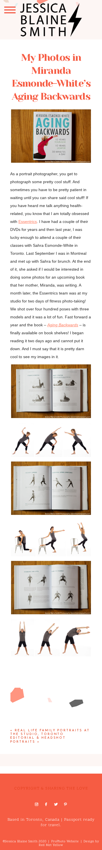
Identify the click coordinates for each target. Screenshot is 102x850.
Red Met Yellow (51, 845)
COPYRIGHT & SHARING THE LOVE (51, 788)
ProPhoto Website (65, 841)
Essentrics (27, 221)
